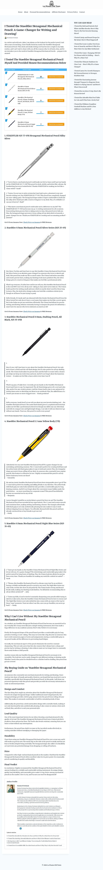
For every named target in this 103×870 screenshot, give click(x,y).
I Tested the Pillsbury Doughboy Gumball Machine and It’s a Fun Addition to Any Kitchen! (85, 106)
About (26, 12)
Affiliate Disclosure (59, 12)
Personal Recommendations (40, 12)
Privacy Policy (72, 12)
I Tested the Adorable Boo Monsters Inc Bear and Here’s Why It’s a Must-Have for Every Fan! (33, 836)
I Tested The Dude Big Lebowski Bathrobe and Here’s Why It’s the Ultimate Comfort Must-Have (34, 838)
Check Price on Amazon (56, 76)
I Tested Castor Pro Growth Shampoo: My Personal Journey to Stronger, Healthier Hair (87, 73)
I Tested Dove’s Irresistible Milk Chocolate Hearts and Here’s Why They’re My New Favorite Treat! (35, 845)
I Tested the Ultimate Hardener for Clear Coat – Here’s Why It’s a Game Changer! (86, 64)
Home (20, 12)
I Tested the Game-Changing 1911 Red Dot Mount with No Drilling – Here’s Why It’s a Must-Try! (87, 55)
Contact (82, 12)
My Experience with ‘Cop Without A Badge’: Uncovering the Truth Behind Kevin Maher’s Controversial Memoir (32, 842)
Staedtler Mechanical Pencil (21, 421)
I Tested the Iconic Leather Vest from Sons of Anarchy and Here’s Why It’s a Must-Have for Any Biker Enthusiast (87, 46)
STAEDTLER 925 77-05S (17, 135)
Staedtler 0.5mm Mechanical (21, 227)
